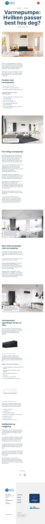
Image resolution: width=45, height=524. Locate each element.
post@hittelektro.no (9, 500)
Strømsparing (19, 8)
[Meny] (38, 3)
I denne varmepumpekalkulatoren (9, 263)
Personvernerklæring (8, 514)
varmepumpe (12, 63)
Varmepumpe (26, 8)
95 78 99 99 (7, 503)
